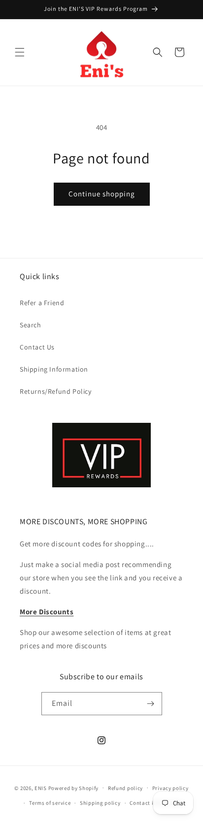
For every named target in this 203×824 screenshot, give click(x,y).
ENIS (40, 787)
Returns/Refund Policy (56, 391)
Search (30, 324)
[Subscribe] (151, 703)
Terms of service (49, 802)
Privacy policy (170, 788)
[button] (20, 52)
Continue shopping (101, 193)
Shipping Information (54, 369)
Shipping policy (100, 802)
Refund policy (125, 788)
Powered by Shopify (73, 787)
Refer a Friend (42, 302)
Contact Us (37, 347)
